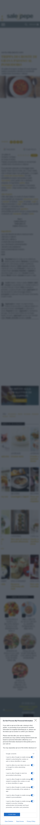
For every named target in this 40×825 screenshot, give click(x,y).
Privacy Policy (31, 821)
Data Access (20, 821)
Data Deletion (9, 821)
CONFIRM (12, 814)
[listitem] (20, 754)
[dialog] (20, 771)
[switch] (32, 757)
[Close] (36, 721)
